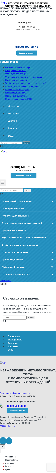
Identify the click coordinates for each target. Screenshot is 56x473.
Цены (10, 135)
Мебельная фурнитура (16, 95)
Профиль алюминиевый (16, 80)
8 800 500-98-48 (17, 406)
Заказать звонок (27, 53)
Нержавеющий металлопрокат (19, 67)
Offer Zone (5, 280)
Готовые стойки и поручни (17, 89)
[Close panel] (2, 446)
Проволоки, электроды (15, 92)
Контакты (12, 128)
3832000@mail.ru (7, 426)
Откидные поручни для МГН (18, 99)
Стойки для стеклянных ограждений (22, 86)
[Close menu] (0, 451)
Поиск (26, 142)
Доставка (12, 120)
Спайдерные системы (15, 70)
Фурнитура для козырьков (17, 73)
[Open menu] (3, 182)
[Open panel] (2, 155)
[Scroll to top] (3, 441)
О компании (13, 106)
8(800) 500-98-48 (26, 47)
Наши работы (14, 113)
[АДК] (4, 151)
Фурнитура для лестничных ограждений (23, 77)
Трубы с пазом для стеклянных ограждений (25, 83)
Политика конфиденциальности (15, 393)
